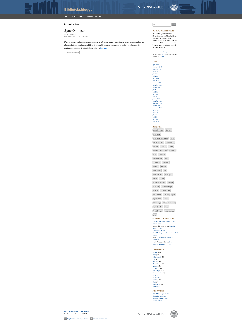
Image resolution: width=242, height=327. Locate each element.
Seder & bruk (157, 277)
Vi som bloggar (94, 16)
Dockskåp (156, 134)
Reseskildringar (166, 186)
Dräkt (172, 138)
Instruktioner (157, 158)
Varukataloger (169, 211)
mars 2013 (156, 80)
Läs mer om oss (157, 300)
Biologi (76, 36)
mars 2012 (156, 96)
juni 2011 (155, 115)
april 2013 (156, 78)
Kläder (163, 166)
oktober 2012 (157, 87)
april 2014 (156, 65)
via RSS (163, 54)
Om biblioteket (78, 16)
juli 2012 (155, 90)
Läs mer (104, 47)
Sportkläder (157, 199)
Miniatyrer (168, 174)
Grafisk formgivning (160, 150)
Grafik (171, 146)
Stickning (156, 203)
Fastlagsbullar (158, 142)
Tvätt (166, 207)
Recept (170, 182)
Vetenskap (84, 36)
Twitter (162, 56)
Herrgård (172, 150)
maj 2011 (155, 117)
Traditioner (171, 203)
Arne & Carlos (158, 130)
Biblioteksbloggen (79, 9)
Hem (66, 16)
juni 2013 (155, 74)
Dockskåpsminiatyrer (160, 138)
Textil (154, 282)
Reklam (156, 186)
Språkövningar (74, 30)
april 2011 (156, 119)
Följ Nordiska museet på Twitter (77, 319)
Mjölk (155, 178)
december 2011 (157, 101)
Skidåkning (157, 195)
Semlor (155, 191)
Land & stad (156, 268)
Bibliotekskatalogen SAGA (161, 294)
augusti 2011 (156, 110)
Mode (162, 178)
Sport (173, 195)
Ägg (154, 215)
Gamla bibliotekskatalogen (160, 298)
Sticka (166, 199)
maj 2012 (155, 92)
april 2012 (156, 94)
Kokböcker (157, 170)
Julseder (166, 162)
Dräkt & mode (157, 257)
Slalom (166, 195)
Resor (154, 275)
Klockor (156, 166)
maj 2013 (155, 76)
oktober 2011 (157, 105)
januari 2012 (156, 99)
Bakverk (168, 130)
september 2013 (157, 69)
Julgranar (156, 162)
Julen (166, 158)
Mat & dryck (156, 271)
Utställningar (157, 211)
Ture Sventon (157, 207)
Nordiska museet (159, 182)
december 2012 (157, 85)
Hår (154, 154)
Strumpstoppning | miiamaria (161, 221)
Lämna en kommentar (72, 53)
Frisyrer (163, 146)
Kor (164, 170)
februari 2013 (157, 83)
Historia (155, 266)
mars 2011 (156, 121)
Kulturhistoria (157, 174)
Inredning (162, 154)
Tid (163, 203)
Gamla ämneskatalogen (159, 296)
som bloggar (164, 52)
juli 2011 (155, 112)
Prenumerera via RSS (100, 319)
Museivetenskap (157, 273)
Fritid (154, 259)
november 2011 (157, 103)
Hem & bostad (157, 264)
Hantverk (155, 261)
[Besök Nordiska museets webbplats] (158, 317)
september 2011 (157, 108)
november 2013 (157, 67)
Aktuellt (69, 36)
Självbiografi (165, 191)
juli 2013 (155, 71)
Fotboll (155, 146)
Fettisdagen (170, 142)
